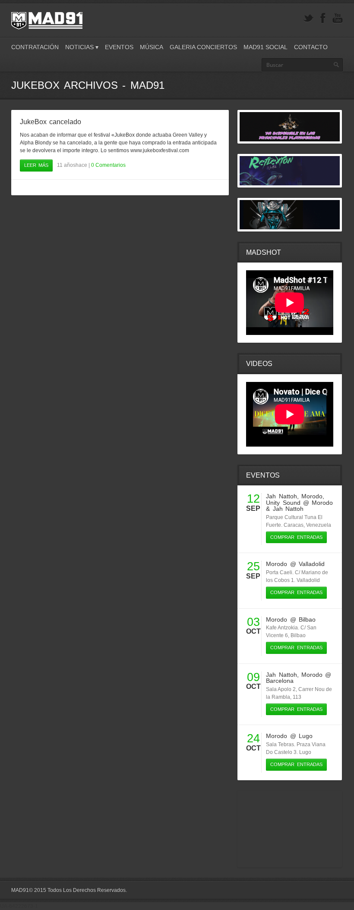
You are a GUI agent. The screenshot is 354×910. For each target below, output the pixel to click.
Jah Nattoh (281, 496)
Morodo (311, 496)
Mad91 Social (265, 47)
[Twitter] (308, 18)
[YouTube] (337, 18)
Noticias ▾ (81, 47)
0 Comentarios (108, 165)
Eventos (119, 47)
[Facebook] (323, 18)
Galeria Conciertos (203, 47)
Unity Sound (283, 502)
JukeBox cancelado (50, 121)
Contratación (35, 47)
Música (151, 47)
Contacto (311, 47)
